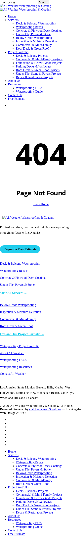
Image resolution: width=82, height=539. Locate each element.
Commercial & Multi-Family (18, 319)
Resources (14, 519)
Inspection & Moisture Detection (20, 312)
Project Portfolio (18, 487)
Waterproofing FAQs (13, 360)
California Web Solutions (45, 409)
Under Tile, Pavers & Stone (17, 284)
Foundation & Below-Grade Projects (39, 498)
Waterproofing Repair (13, 270)
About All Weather (12, 353)
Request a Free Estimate (20, 249)
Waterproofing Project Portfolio (19, 346)
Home (12, 451)
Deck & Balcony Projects (32, 491)
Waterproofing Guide (29, 526)
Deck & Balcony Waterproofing (20, 263)
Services (13, 455)
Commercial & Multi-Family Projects (39, 494)
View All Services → (13, 292)
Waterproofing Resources (16, 367)
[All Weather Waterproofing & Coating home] (28, 217)
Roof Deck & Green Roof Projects (38, 505)
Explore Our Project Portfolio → (22, 334)
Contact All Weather (12, 373)
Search (43, 2)
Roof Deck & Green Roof (16, 326)
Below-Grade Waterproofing (18, 305)
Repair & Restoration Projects (34, 512)
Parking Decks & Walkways (34, 501)
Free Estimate (16, 534)
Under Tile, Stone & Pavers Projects (38, 509)
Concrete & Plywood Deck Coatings (23, 277)
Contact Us (15, 530)
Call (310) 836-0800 (13, 240)
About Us (14, 516)
